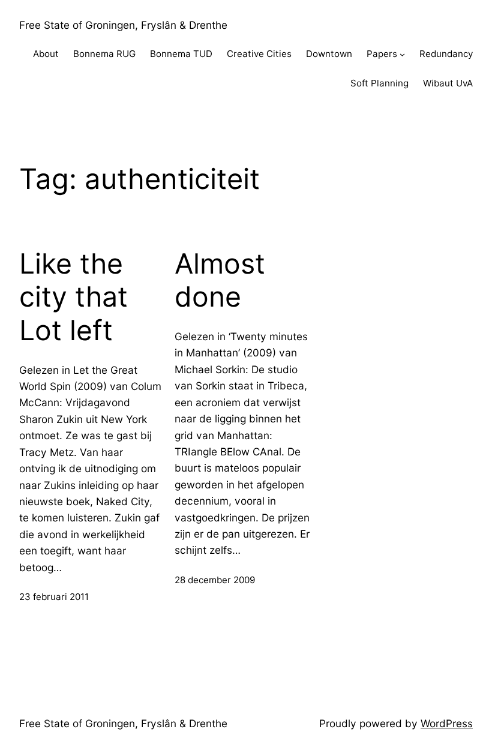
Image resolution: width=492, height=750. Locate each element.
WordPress (447, 723)
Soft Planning (379, 83)
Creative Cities (259, 53)
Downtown (329, 53)
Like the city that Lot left (73, 297)
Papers (382, 53)
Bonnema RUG (104, 53)
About (46, 53)
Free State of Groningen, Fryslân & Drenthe (123, 25)
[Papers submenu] (402, 54)
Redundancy (446, 53)
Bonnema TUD (181, 53)
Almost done (220, 280)
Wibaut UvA (448, 83)
